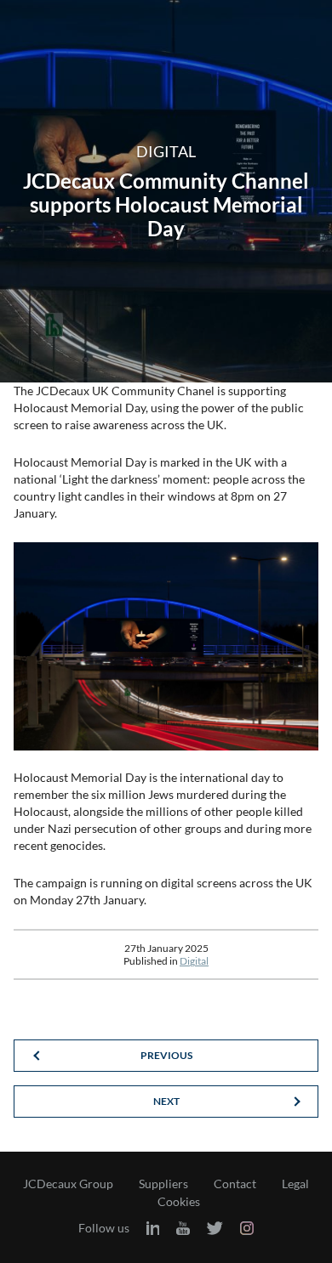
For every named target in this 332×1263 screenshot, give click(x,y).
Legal (295, 1184)
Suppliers (163, 1184)
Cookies (178, 1202)
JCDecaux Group (68, 1184)
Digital (194, 960)
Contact (235, 1184)
